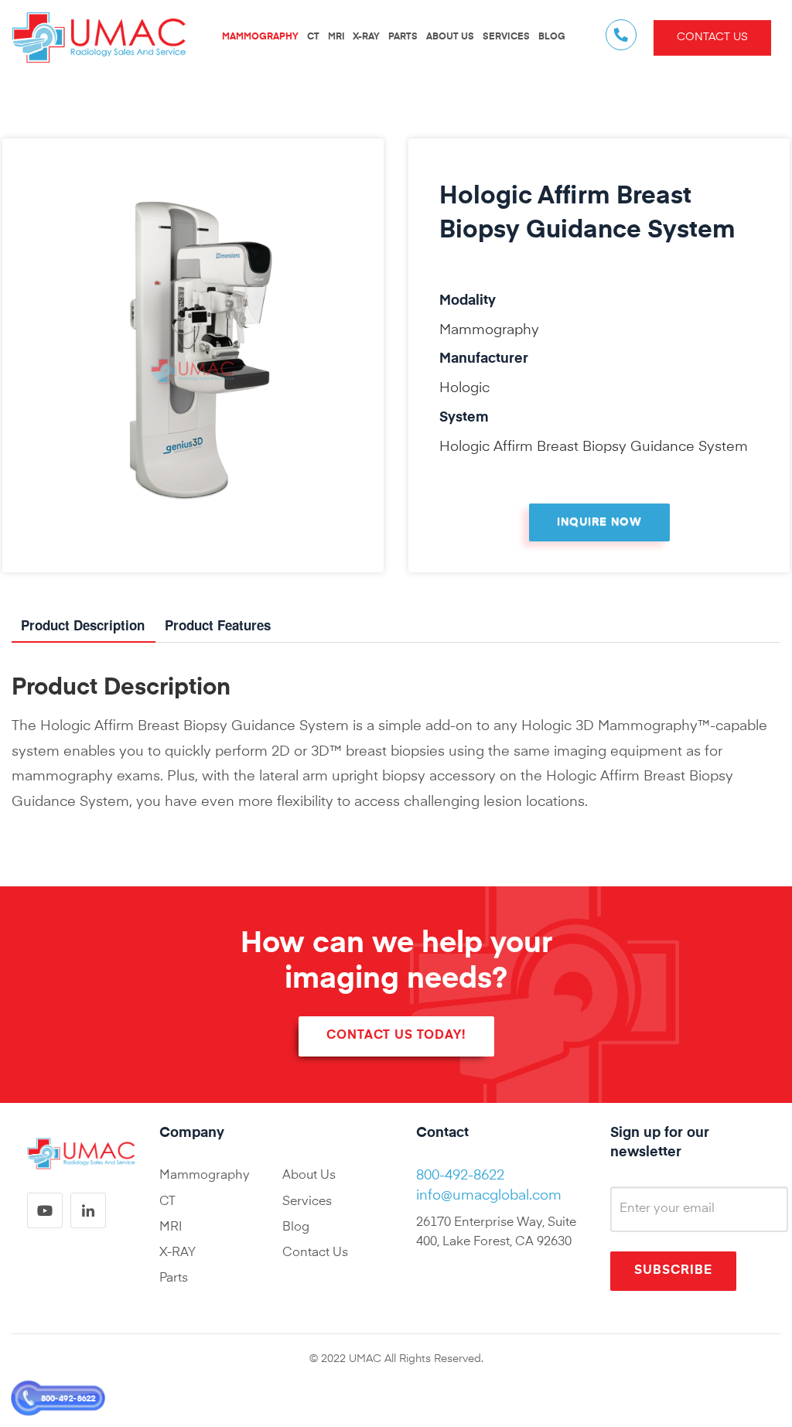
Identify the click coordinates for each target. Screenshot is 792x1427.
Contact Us (315, 1253)
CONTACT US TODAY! (396, 1035)
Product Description (83, 625)
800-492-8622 (68, 1399)
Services (307, 1202)
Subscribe (673, 1271)
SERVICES (506, 37)
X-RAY (366, 37)
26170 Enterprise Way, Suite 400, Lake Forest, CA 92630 (496, 1232)
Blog (295, 1227)
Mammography (204, 1175)
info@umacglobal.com (489, 1196)
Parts (173, 1278)
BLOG (551, 37)
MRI (336, 37)
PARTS (403, 37)
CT (313, 37)
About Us (450, 37)
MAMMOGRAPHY (260, 37)
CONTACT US (712, 37)
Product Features (218, 625)
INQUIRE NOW (599, 522)
